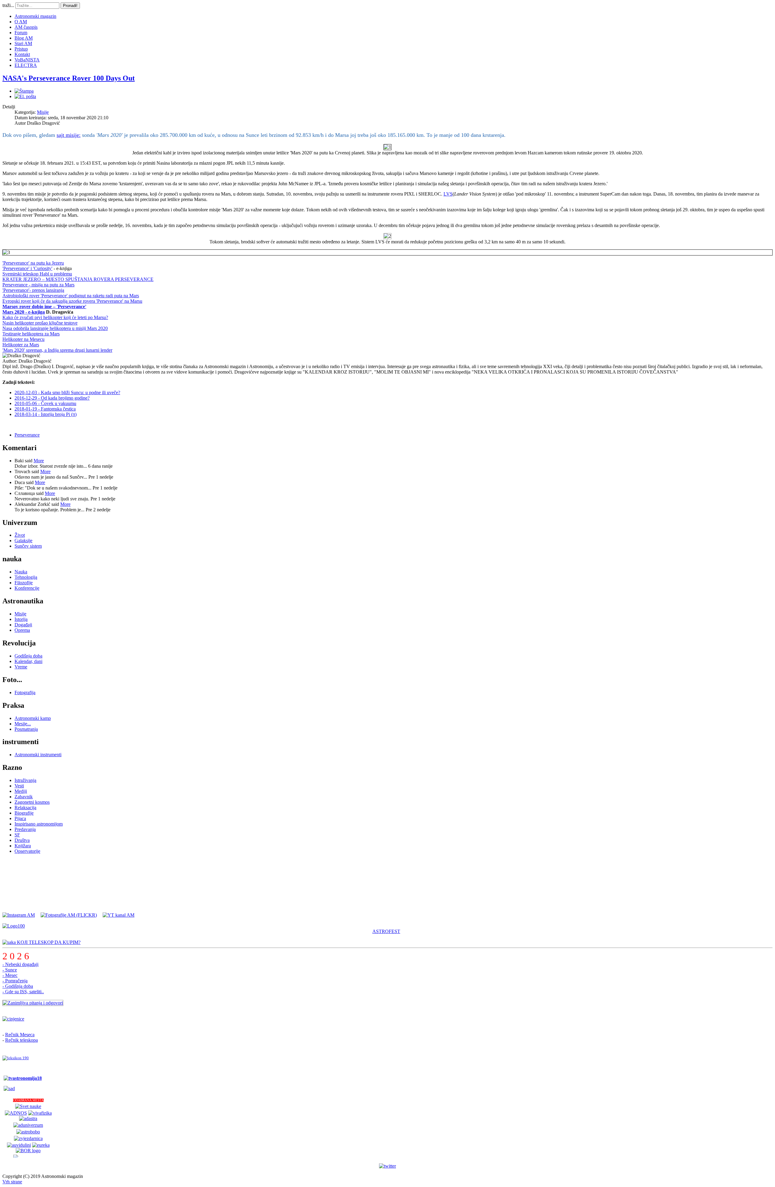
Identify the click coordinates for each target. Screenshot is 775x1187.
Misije (43, 112)
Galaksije (23, 540)
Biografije (24, 813)
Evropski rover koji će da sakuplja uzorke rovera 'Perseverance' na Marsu (72, 301)
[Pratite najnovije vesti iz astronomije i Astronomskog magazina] (387, 1166)
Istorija (21, 619)
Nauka (21, 571)
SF (17, 834)
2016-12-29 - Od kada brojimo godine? (52, 398)
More (39, 460)
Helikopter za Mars (20, 344)
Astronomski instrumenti (38, 754)
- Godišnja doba (17, 986)
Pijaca (20, 818)
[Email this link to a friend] (25, 96)
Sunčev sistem (28, 546)
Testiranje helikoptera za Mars (31, 333)
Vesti (19, 785)
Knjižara (23, 845)
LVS (448, 193)
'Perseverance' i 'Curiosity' (27, 268)
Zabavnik (24, 796)
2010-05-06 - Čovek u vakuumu (45, 403)
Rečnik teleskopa (21, 1040)
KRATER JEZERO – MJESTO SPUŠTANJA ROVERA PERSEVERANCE (77, 279)
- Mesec (10, 975)
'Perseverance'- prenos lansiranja (33, 290)
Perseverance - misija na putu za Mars (38, 284)
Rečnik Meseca (20, 1034)
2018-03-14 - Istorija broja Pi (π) (46, 414)
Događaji (23, 624)
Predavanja (25, 829)
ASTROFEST (386, 931)
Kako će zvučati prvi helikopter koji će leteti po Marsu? (55, 317)
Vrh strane (12, 1181)
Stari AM (23, 43)
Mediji (21, 791)
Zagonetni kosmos (32, 802)
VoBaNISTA (27, 59)
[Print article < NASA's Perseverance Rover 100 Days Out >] (24, 91)
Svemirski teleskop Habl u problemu (37, 273)
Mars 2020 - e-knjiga (23, 312)
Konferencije (27, 588)
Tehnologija (26, 577)
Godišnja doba (28, 655)
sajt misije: (69, 135)
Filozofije (24, 582)
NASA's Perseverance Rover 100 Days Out (68, 78)
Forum (21, 32)
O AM (21, 21)
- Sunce (9, 969)
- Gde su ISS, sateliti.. (23, 991)
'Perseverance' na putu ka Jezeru (33, 262)
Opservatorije (27, 851)
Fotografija (25, 692)
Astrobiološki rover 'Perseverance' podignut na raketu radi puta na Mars (70, 295)
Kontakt (22, 54)
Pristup (21, 48)
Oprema (22, 630)
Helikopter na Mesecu (23, 339)
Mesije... (23, 723)
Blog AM (24, 38)
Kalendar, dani (28, 661)
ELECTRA (26, 65)
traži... (8, 5)
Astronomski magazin (35, 16)
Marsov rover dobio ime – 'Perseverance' (44, 306)
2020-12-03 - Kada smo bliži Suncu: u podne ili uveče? (67, 392)
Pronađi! (70, 5)
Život (20, 535)
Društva (22, 840)
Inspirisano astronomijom (39, 823)
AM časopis (26, 27)
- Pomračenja (15, 980)
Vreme (21, 666)
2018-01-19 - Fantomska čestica (45, 408)
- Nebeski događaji (20, 964)
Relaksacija (25, 807)
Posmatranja (26, 729)
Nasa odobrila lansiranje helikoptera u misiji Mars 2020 (55, 328)
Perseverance (27, 434)
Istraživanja (25, 780)
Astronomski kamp (33, 718)
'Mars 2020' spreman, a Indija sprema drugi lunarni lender (57, 350)
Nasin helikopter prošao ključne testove (40, 322)
